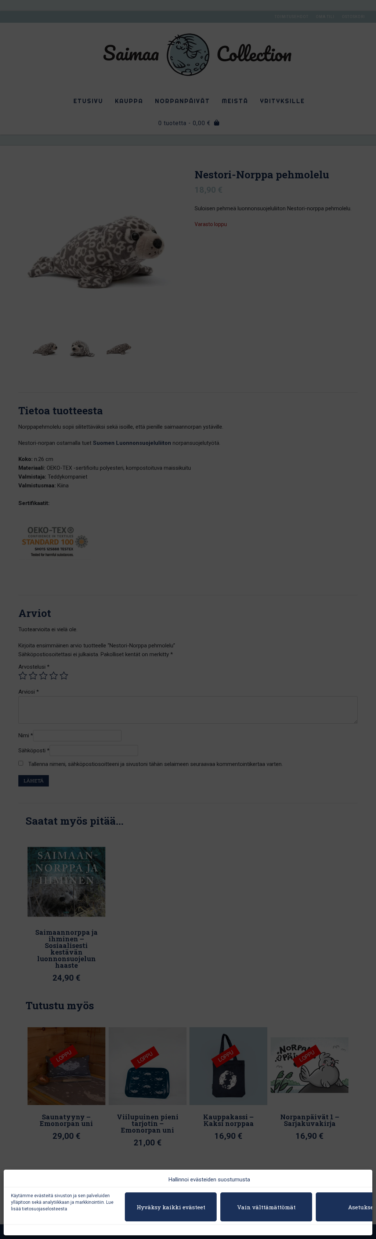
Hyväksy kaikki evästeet (171, 1207)
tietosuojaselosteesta (44, 1208)
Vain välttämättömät (266, 1207)
